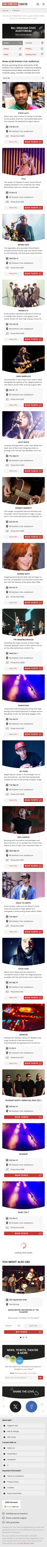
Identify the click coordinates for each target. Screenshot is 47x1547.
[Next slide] (41, 1278)
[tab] (20, 1337)
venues (5, 10)
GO (40, 1377)
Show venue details (23, 34)
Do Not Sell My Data (26, 1543)
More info (13, 142)
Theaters (16, 10)
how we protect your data (26, 1373)
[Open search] (38, 4)
